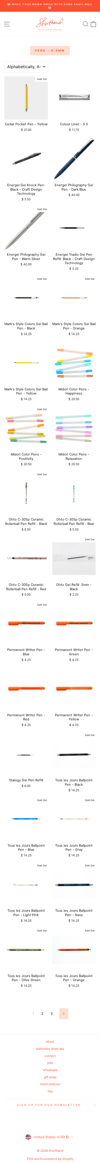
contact (50, 1056)
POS (30, 1159)
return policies (50, 1084)
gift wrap (50, 1077)
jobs (50, 1063)
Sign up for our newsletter (48, 1104)
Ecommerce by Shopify (56, 1159)
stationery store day (50, 1049)
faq (50, 1091)
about (50, 1041)
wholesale (50, 1070)
